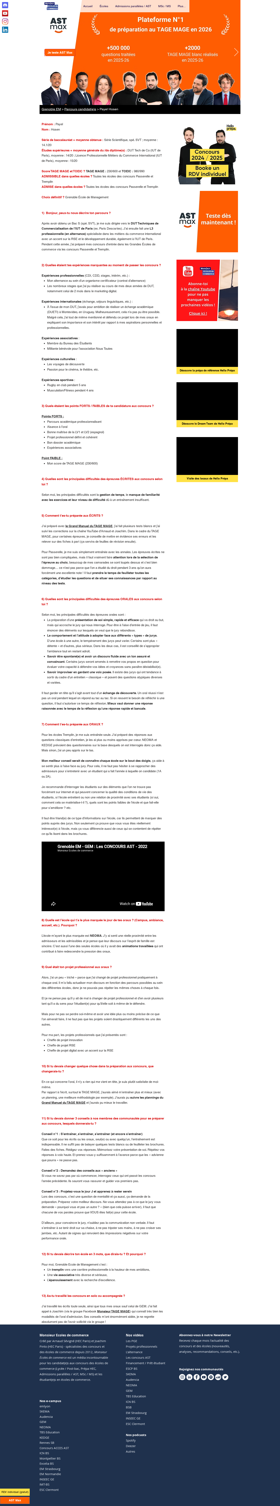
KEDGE (44, 1437)
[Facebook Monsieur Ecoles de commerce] (196, 1377)
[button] (104, 6)
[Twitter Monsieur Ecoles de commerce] (225, 1377)
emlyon (45, 1406)
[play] (229, 248)
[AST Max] (140, 100)
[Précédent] (44, 52)
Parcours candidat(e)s (80, 109)
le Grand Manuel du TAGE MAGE (89, 526)
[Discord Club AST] (5, 5)
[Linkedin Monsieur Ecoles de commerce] (5, 30)
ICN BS (44, 1453)
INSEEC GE (47, 1479)
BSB (129, 1407)
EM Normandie (50, 1474)
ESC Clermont (49, 1490)
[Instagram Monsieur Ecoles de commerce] (5, 21)
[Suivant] (236, 52)
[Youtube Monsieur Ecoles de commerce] (5, 13)
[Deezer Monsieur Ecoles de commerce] (218, 1377)
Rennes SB (47, 1443)
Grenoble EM (51, 109)
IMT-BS (44, 1484)
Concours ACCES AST (54, 1448)
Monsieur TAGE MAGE (113, 1311)
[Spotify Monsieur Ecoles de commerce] (211, 1377)
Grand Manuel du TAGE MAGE (63, 1102)
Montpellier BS (50, 1458)
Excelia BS (47, 1463)
